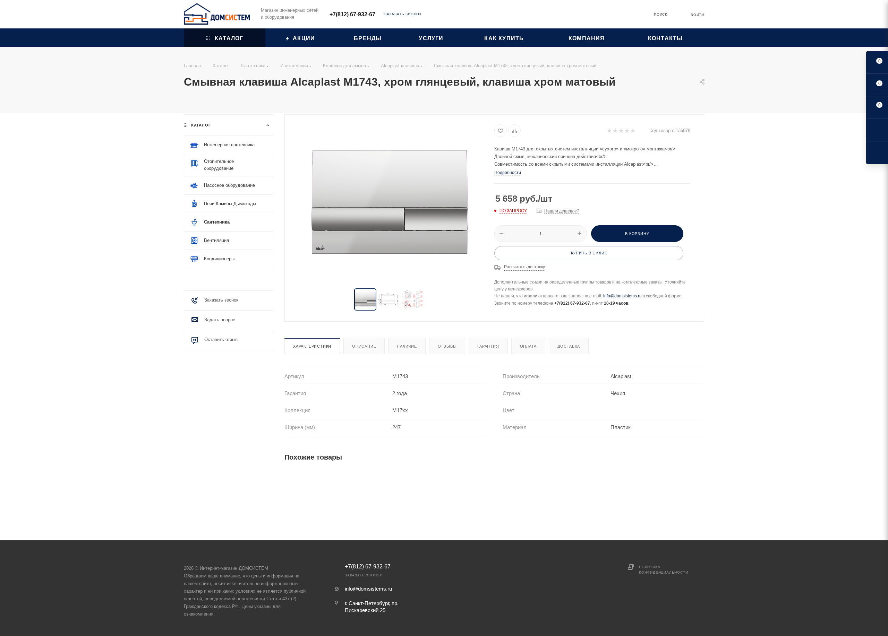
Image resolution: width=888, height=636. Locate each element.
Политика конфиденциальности (663, 569)
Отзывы (447, 346)
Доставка (568, 346)
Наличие (407, 346)
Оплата (528, 346)
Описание (364, 346)
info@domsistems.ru (622, 296)
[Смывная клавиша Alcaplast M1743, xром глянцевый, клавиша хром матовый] (389, 202)
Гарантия (488, 346)
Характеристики (312, 346)
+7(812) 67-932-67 (352, 14)
